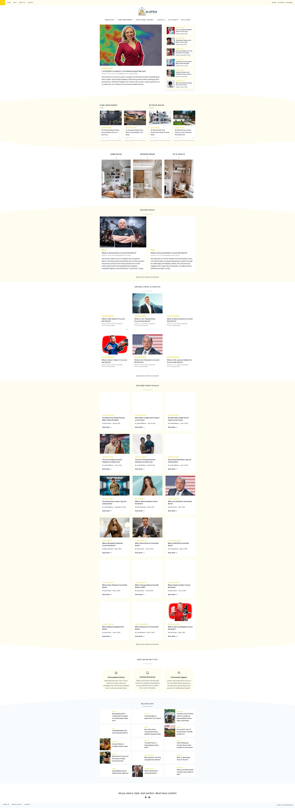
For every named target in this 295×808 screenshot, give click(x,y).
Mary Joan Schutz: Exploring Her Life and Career (184, 84)
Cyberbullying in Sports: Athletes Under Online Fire (120, 772)
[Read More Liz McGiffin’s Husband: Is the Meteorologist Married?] (131, 45)
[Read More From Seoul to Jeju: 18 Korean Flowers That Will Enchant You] (169, 731)
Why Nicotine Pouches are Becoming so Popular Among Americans (120, 758)
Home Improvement (106, 127)
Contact (30, 2)
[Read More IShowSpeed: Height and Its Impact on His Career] (171, 41)
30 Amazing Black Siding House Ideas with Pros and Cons (110, 132)
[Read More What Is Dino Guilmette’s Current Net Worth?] (172, 232)
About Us (22, 2)
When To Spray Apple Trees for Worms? (183, 759)
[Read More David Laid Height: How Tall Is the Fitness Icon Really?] (171, 52)
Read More (106, 427)
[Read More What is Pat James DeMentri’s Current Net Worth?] (180, 344)
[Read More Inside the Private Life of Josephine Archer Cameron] (171, 73)
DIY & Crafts (173, 20)
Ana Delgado (119, 255)
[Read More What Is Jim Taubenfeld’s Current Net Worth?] (147, 303)
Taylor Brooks (119, 323)
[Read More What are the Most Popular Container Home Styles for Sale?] (169, 771)
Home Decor (116, 154)
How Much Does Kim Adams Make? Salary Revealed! (184, 62)
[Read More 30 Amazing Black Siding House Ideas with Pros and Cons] (111, 118)
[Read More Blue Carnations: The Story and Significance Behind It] (137, 758)
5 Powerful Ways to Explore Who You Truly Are (152, 717)
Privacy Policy (17, 804)
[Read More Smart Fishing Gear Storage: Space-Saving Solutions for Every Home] (169, 744)
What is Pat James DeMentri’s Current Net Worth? (179, 361)
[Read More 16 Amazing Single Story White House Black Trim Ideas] (135, 118)
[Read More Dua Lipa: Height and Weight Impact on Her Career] (171, 30)
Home (9, 2)
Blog (14, 2)
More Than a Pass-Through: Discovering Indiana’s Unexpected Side (152, 732)
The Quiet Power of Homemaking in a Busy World (151, 745)
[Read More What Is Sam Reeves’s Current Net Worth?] (137, 771)
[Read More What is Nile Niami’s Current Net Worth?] (115, 303)
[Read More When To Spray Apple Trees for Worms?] (169, 758)
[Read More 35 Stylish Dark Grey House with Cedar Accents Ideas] (160, 118)
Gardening (115, 741)
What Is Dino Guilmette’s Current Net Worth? (169, 253)
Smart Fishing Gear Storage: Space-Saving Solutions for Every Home (185, 745)
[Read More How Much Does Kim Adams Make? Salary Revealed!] (171, 62)
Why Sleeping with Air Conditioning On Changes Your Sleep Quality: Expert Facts (120, 717)
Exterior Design (155, 127)
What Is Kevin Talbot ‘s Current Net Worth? (114, 361)
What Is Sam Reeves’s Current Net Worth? (151, 772)
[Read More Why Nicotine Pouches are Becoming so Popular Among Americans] (105, 758)
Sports (104, 250)
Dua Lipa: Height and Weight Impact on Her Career (184, 30)
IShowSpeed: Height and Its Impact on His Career (183, 41)
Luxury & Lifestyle (151, 287)
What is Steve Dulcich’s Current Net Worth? (180, 320)
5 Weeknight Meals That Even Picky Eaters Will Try (120, 732)
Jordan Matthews (120, 73)
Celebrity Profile (107, 68)
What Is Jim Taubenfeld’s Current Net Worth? (144, 320)
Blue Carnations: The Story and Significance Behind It (152, 759)
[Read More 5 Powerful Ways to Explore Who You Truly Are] (137, 716)
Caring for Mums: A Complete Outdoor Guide (120, 745)
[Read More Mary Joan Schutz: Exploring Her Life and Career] (171, 84)
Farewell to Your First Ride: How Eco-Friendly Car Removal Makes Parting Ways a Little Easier (185, 717)
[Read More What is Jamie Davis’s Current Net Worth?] (123, 232)
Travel (146, 727)
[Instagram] (149, 797)
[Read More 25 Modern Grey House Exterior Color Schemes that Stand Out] (184, 118)
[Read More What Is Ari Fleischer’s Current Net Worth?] (147, 344)
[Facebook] (145, 797)
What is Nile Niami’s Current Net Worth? (113, 320)
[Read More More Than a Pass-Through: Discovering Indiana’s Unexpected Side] (137, 731)
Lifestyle (114, 711)
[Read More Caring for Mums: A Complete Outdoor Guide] (105, 744)
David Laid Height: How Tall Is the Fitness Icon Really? (184, 52)
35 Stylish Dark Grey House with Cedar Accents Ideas (160, 132)
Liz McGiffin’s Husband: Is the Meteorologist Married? (124, 71)
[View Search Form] (2, 2)
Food (113, 728)
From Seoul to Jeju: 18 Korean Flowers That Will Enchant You (184, 732)
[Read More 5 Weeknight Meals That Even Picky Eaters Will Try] (105, 731)
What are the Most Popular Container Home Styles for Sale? (185, 772)
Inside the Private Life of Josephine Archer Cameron (183, 73)
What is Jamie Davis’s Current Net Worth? (119, 253)
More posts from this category (147, 277)
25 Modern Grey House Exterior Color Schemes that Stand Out (183, 132)
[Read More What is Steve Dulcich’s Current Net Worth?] (180, 303)
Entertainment (140, 498)
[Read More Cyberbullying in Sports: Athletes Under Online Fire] (105, 771)
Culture (179, 727)
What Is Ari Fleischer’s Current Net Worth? (146, 361)
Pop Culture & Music (174, 540)
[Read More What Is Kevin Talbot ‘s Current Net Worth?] (115, 344)
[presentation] (115, 402)
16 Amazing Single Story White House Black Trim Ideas (134, 132)
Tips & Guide (185, 20)
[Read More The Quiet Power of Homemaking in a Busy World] (137, 744)
